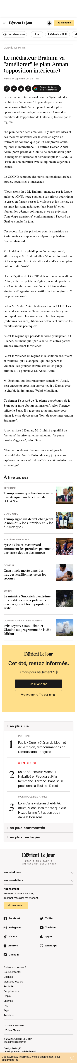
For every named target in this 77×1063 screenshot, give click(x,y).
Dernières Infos (15, 47)
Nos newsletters (13, 880)
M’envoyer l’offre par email (38, 694)
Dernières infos (16, 34)
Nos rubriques (12, 872)
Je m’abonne (38, 684)
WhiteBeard (29, 1051)
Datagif (16, 1048)
